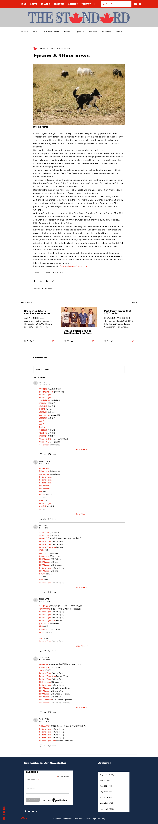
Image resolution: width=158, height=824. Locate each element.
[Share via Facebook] (34, 281)
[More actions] (123, 48)
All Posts (24, 32)
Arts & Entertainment (50, 32)
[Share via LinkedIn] (46, 281)
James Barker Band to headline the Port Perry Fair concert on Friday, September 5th (78, 332)
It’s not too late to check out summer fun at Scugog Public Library (37, 312)
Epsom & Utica (57, 272)
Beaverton (93, 32)
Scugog (47, 272)
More (118, 32)
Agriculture (79, 32)
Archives (67, 32)
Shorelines (38, 272)
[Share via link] (52, 281)
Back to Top (4, 813)
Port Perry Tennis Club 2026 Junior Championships (117, 312)
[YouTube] (139, 4)
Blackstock (106, 32)
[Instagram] (135, 4)
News (35, 32)
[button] (45, 4)
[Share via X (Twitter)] (40, 281)
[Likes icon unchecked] (40, 454)
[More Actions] (123, 383)
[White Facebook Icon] (25, 811)
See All (134, 302)
